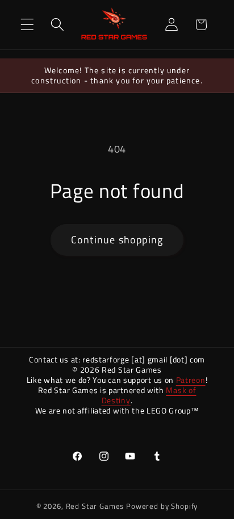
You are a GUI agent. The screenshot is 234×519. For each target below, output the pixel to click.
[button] (27, 25)
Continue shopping (117, 239)
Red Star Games (95, 506)
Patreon (191, 380)
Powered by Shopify (162, 506)
